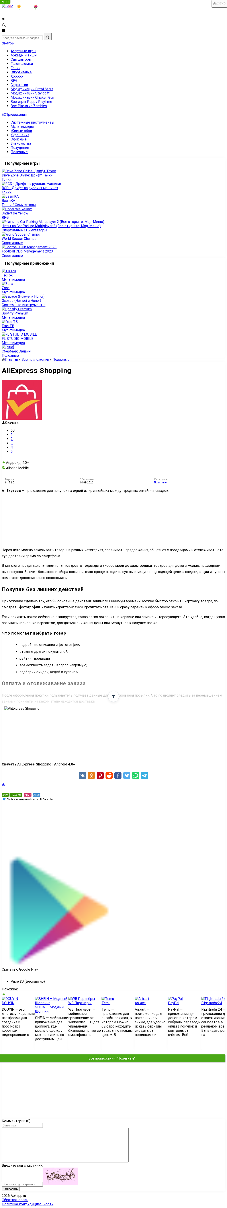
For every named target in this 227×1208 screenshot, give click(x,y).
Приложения (16, 114)
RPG (14, 80)
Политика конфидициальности (27, 1204)
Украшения (20, 135)
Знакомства (21, 143)
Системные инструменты (32, 122)
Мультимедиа (22, 126)
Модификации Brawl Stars (32, 89)
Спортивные (21, 72)
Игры (10, 43)
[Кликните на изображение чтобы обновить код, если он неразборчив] (60, 1184)
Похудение (20, 148)
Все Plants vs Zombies (29, 106)
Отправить (11, 1189)
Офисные (19, 139)
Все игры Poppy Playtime (31, 102)
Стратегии (19, 85)
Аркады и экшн (24, 55)
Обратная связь (15, 1200)
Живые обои (21, 131)
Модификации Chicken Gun (32, 97)
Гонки (15, 68)
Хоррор (17, 76)
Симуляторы (21, 59)
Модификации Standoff (30, 93)
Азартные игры (23, 51)
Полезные (19, 152)
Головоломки (22, 64)
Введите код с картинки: (22, 1165)
